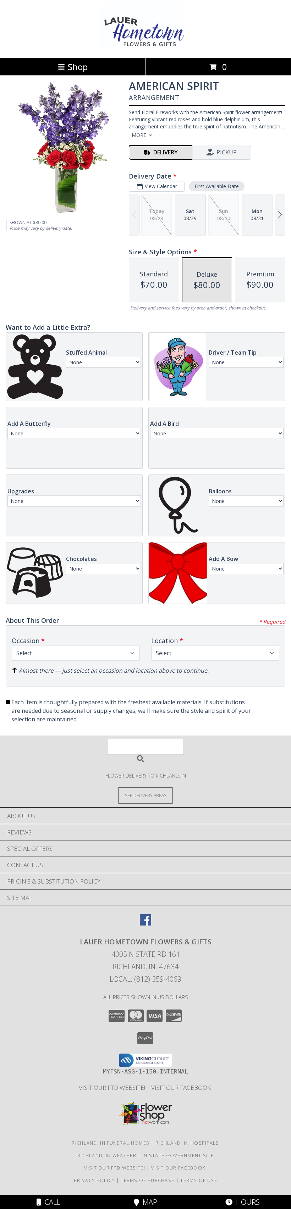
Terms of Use (198, 1180)
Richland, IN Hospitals (187, 1143)
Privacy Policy (94, 1180)
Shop (78, 67)
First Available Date (216, 186)
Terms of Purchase (147, 1180)
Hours (246, 1202)
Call (50, 1202)
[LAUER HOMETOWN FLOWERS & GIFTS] (145, 47)
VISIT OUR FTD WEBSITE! (113, 1087)
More (139, 135)
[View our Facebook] (145, 923)
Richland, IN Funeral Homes (110, 1143)
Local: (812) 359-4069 (145, 979)
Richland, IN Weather (106, 1155)
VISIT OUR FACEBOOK (181, 1087)
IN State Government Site (178, 1155)
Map (148, 1202)
